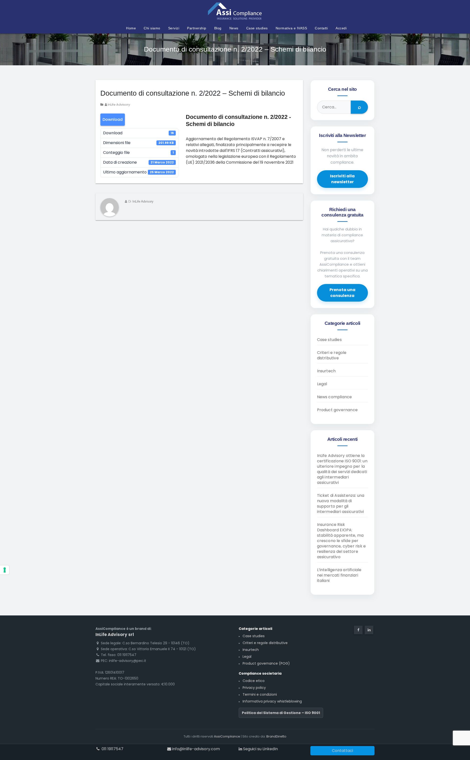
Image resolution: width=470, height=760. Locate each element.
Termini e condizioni (260, 694)
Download (113, 119)
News (233, 28)
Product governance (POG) (266, 663)
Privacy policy (254, 687)
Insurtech (326, 371)
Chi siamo (152, 28)
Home (131, 28)
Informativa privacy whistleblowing (272, 701)
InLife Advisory (118, 104)
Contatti (321, 28)
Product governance (337, 410)
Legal (322, 384)
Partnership (196, 28)
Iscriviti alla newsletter (342, 179)
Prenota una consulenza (342, 292)
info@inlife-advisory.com (195, 749)
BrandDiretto (276, 736)
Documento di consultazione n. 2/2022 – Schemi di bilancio (192, 93)
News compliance (334, 397)
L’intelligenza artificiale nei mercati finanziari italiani (339, 575)
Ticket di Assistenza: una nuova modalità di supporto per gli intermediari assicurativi (340, 503)
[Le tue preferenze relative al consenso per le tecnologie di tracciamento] (4, 570)
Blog (218, 28)
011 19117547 (112, 749)
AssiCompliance (227, 736)
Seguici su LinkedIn (260, 749)
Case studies (257, 28)
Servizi (173, 28)
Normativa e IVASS (291, 28)
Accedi (341, 28)
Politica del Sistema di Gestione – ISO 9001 (281, 712)
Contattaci (342, 750)
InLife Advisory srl (114, 634)
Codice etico (254, 680)
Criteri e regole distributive (332, 355)
